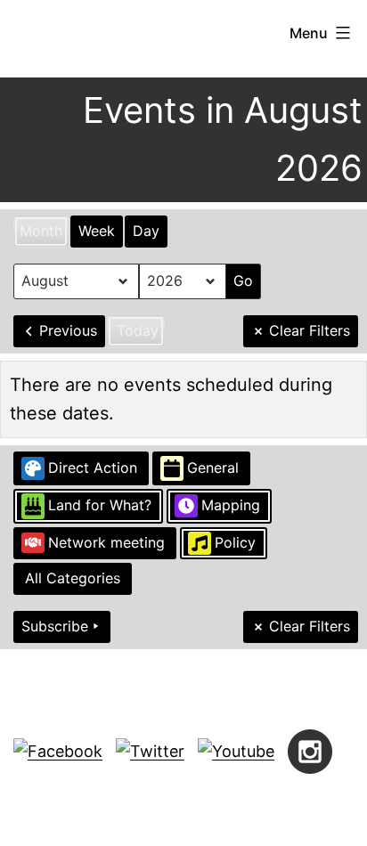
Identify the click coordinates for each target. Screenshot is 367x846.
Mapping (230, 505)
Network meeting (106, 542)
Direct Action (92, 467)
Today (138, 330)
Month (41, 231)
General (213, 467)
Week (96, 231)
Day (146, 231)
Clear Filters (309, 330)
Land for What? (99, 505)
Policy (235, 542)
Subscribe (54, 626)
